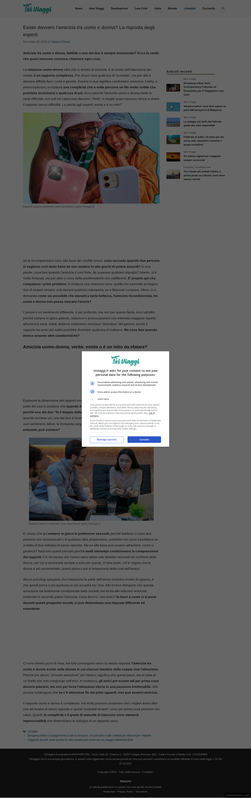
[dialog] (125, 399)
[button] (125, 399)
